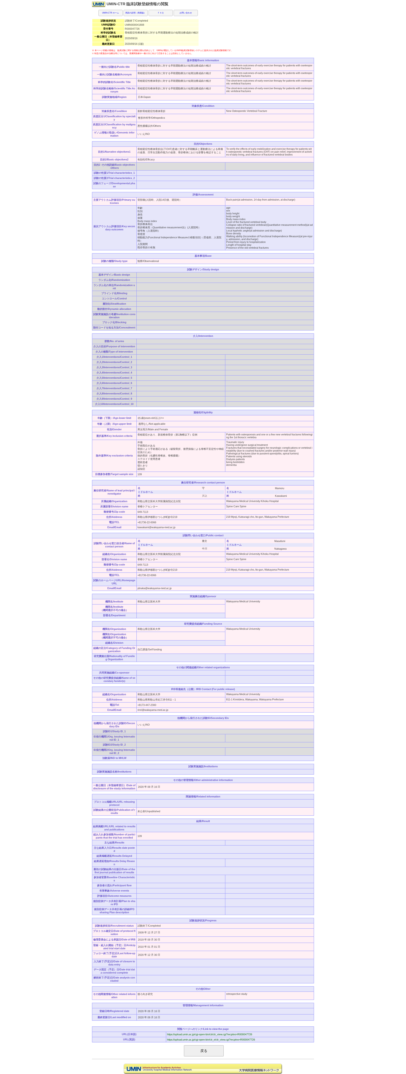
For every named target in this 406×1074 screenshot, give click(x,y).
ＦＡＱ (161, 13)
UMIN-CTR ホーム (110, 13)
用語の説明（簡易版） (135, 13)
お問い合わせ (186, 13)
